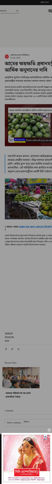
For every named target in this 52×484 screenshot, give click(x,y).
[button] (49, 430)
